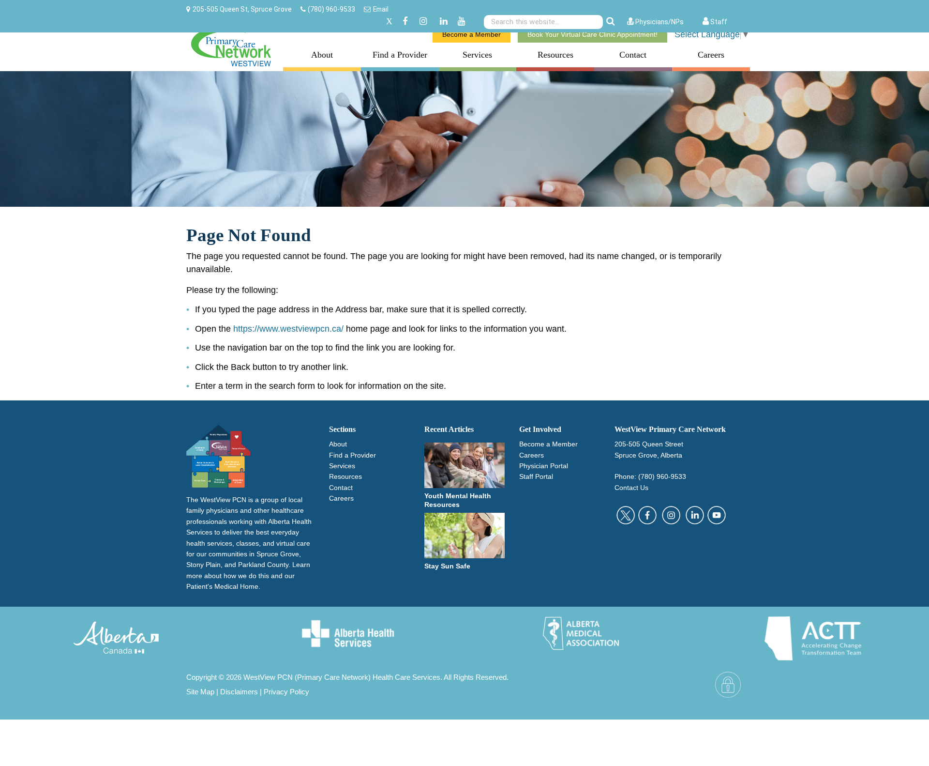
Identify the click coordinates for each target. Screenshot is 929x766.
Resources (555, 55)
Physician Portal (543, 466)
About (322, 55)
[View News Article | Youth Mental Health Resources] (464, 465)
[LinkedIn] (444, 21)
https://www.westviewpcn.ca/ (288, 329)
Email (381, 9)
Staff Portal (536, 476)
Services (477, 55)
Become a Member (471, 34)
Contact (632, 55)
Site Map (200, 692)
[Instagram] (423, 21)
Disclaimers (239, 692)
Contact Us (631, 487)
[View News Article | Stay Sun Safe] (464, 535)
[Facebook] (405, 21)
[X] (389, 21)
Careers (711, 55)
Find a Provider (400, 55)
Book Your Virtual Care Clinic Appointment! (592, 34)
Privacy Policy (286, 692)
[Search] (610, 21)
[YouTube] (461, 21)
